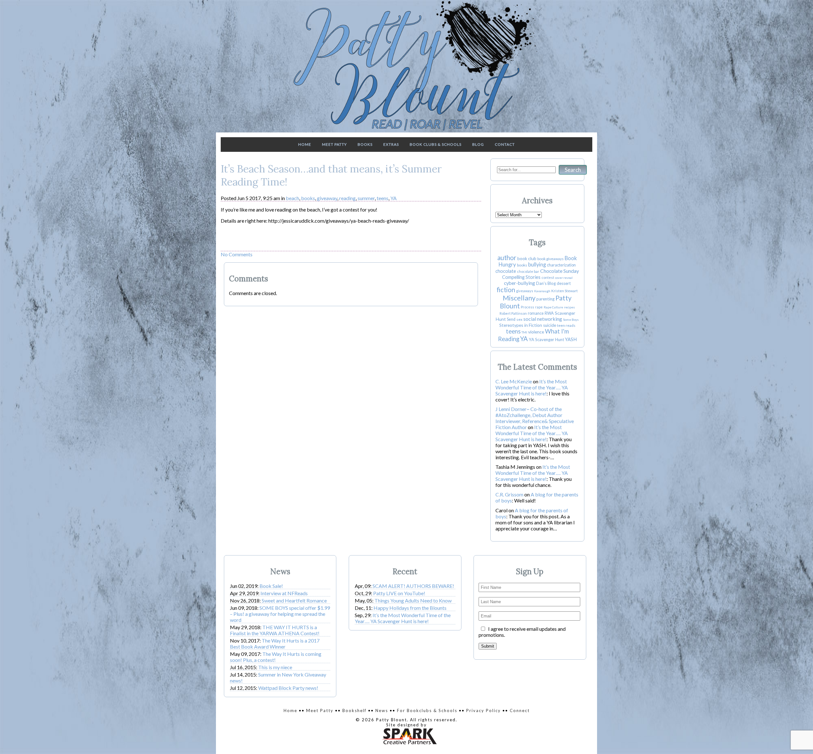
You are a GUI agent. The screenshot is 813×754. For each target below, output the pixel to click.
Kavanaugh (542, 291)
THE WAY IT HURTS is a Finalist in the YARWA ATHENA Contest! (274, 630)
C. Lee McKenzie (513, 381)
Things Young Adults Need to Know (413, 600)
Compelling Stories (521, 277)
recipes (569, 307)
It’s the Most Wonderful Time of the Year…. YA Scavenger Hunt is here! (531, 387)
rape (539, 307)
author (506, 257)
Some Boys (571, 319)
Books (365, 144)
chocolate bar (528, 271)
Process (527, 307)
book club (526, 258)
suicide (549, 325)
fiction (506, 289)
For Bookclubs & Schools (427, 710)
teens (382, 198)
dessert (564, 283)
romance (536, 313)
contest (547, 277)
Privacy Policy (483, 710)
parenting (545, 298)
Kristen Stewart (564, 290)
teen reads (566, 325)
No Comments (236, 254)
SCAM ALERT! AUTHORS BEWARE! (413, 586)
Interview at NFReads (284, 593)
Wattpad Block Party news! (288, 688)
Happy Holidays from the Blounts (410, 608)
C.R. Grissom (509, 494)
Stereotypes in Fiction (520, 325)
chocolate (505, 271)
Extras (391, 144)
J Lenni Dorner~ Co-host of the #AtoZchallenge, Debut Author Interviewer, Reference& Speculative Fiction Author (534, 418)
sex (519, 319)
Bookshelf (354, 710)
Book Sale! (271, 586)
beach (292, 198)
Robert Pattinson (513, 313)
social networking (542, 319)
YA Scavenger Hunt (546, 339)
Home (304, 144)
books (308, 198)
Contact (505, 144)
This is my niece (275, 667)
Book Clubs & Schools (435, 144)
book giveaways (550, 258)
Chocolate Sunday (559, 271)
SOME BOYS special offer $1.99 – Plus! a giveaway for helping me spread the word (280, 614)
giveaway (327, 198)
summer (366, 198)
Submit (487, 646)
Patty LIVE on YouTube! (399, 593)
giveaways (524, 291)
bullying (537, 264)
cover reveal (564, 277)
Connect (520, 710)
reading (347, 198)
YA (393, 198)
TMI (524, 332)
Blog (478, 144)
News (381, 710)
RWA (549, 313)
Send (511, 319)
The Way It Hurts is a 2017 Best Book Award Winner (274, 643)
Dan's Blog (546, 283)
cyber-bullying (519, 283)
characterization (561, 265)
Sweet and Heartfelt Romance (294, 600)
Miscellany (519, 297)
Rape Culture (553, 307)
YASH (571, 339)
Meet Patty (334, 144)
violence (536, 331)
